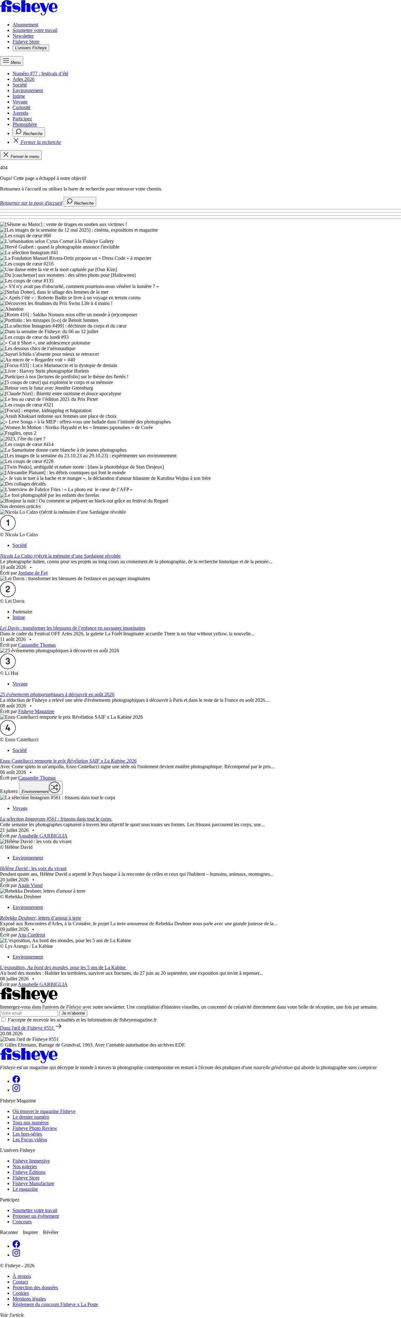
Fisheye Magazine (36, 711)
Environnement (28, 90)
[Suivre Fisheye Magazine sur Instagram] (16, 1090)
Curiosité (21, 107)
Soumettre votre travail (35, 30)
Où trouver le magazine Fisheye (44, 1111)
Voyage (20, 101)
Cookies (21, 1293)
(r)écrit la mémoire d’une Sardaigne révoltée (60, 556)
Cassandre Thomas (37, 645)
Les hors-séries (27, 1134)
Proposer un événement (36, 1216)
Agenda (20, 113)
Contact (20, 1281)
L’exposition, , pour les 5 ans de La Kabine (63, 967)
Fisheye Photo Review (35, 1128)
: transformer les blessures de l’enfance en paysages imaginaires (72, 628)
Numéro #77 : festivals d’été (40, 73)
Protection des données (35, 1287)
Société (20, 84)
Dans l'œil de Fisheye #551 (27, 1028)
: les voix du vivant (33, 868)
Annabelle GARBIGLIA (43, 835)
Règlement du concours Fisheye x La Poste (55, 1304)
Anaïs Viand (30, 885)
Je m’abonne (73, 1013)
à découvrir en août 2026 (57, 694)
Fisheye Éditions (29, 1172)
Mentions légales (29, 1298)
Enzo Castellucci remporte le (68, 761)
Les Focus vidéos (30, 1139)
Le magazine (25, 1189)
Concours (22, 1221)
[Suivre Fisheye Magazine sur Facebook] (16, 1081)
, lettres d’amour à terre (40, 918)
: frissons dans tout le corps (56, 819)
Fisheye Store (26, 41)
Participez (22, 118)
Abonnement (25, 24)
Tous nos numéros (31, 1122)
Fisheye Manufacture (33, 1183)
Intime (19, 96)
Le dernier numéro (31, 1117)
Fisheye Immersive (31, 1160)
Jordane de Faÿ (33, 572)
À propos (22, 1276)
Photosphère (25, 124)
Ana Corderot (31, 934)
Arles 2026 (23, 79)
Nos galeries (25, 1166)
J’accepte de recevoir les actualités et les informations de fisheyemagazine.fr (82, 1019)
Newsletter (23, 36)
